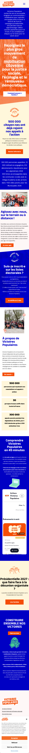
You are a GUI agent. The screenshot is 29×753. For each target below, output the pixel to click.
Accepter (14, 738)
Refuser (14, 742)
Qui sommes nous (7, 714)
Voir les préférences (14, 747)
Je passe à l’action (7, 708)
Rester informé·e (14, 151)
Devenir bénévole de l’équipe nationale (12, 711)
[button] (26, 719)
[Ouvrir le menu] (24, 3)
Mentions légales (14, 750)
